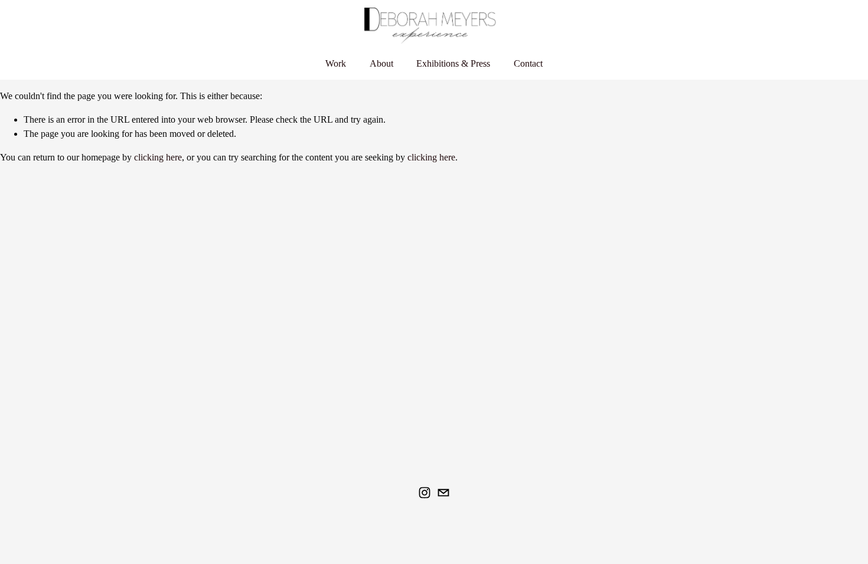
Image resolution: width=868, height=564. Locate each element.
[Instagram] (424, 493)
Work (335, 63)
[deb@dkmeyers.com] (443, 493)
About (381, 63)
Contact (528, 63)
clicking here (158, 157)
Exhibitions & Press (453, 63)
